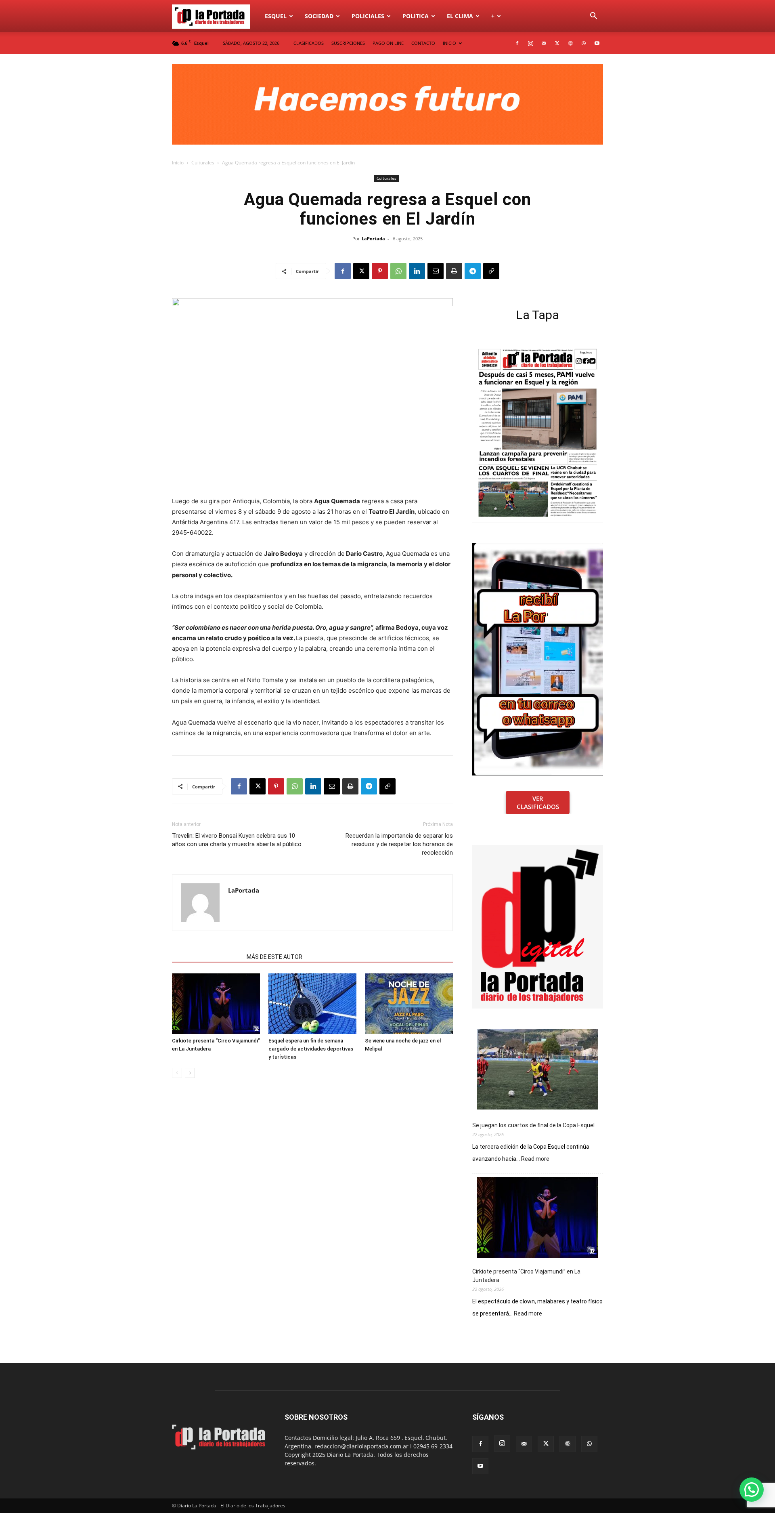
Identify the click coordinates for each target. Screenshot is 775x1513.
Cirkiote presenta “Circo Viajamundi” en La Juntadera (526, 1275)
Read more (535, 1159)
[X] (557, 43)
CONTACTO (423, 43)
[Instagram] (530, 43)
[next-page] (190, 1073)
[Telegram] (473, 271)
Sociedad (319, 16)
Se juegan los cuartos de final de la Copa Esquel (533, 1125)
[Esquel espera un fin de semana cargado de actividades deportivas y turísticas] (312, 1003)
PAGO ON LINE (388, 43)
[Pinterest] (380, 271)
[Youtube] (597, 43)
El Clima (460, 16)
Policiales (368, 16)
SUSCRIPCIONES (348, 43)
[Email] (435, 271)
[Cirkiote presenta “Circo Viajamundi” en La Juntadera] (216, 1003)
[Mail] (544, 43)
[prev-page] (177, 1073)
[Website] (570, 43)
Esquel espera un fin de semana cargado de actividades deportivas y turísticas (310, 1049)
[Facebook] (517, 43)
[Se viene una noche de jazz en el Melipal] (409, 1003)
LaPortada (373, 238)
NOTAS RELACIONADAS (207, 957)
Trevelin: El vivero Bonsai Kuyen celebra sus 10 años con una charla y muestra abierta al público (237, 840)
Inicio (178, 162)
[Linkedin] (417, 271)
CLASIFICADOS (308, 43)
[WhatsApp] (584, 43)
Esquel (276, 16)
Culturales (202, 162)
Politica (415, 16)
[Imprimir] (454, 271)
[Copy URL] (491, 271)
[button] (593, 17)
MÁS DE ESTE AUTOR (274, 957)
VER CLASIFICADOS (538, 802)
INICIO (449, 43)
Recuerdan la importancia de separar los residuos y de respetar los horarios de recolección (399, 844)
